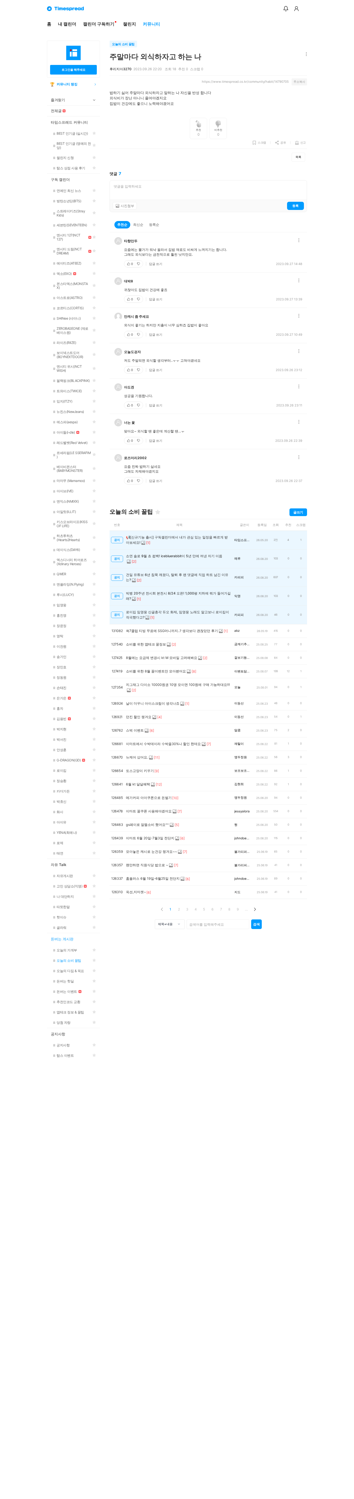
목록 (298, 157)
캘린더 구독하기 (98, 23)
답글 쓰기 (155, 264)
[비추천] (139, 263)
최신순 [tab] (138, 224)
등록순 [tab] (154, 224)
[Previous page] (162, 909)
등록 (295, 206)
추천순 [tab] (122, 224)
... (246, 909)
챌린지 (129, 23)
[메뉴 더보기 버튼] (305, 54)
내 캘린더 (67, 23)
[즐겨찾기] (158, 512)
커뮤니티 (151, 23)
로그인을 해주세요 (73, 69)
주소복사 (299, 81)
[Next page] (254, 909)
